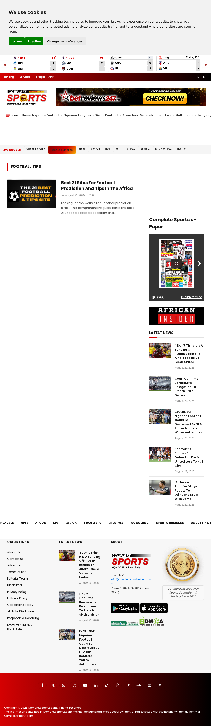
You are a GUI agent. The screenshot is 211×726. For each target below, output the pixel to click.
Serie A (145, 149)
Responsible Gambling (23, 618)
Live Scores (11, 150)
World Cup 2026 (62, 150)
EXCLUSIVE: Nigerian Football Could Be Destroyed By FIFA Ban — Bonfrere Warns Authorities (188, 422)
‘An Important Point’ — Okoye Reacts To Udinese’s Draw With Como (186, 490)
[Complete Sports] (27, 97)
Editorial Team (17, 578)
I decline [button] (34, 41)
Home (26, 115)
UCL (107, 149)
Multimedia (184, 115)
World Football (106, 115)
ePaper (40, 77)
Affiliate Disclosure (20, 611)
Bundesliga (163, 149)
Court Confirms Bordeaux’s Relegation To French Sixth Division (186, 387)
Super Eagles (35, 149)
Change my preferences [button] (65, 41)
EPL (117, 149)
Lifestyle (115, 523)
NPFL (82, 149)
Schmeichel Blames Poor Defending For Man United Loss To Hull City (189, 457)
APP (50, 77)
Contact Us (15, 559)
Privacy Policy (17, 592)
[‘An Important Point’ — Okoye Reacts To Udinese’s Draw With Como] (160, 487)
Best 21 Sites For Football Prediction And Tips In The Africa (97, 186)
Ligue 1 (181, 149)
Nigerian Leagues (77, 115)
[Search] (204, 77)
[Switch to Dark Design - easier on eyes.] (198, 77)
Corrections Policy (20, 605)
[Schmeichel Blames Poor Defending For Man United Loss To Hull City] (160, 454)
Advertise (14, 565)
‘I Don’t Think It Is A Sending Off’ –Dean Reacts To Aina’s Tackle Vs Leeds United (189, 353)
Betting (9, 77)
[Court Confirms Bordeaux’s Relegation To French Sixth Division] (160, 383)
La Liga (130, 149)
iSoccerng (139, 523)
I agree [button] (17, 41)
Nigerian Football (46, 115)
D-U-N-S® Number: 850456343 (20, 627)
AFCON (95, 149)
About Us (13, 552)
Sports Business (170, 523)
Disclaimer (14, 585)
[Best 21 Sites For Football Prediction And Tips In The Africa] (31, 195)
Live (168, 115)
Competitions (150, 115)
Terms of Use (16, 572)
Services (24, 77)
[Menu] (12, 115)
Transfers (130, 115)
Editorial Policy (17, 598)
